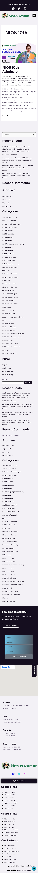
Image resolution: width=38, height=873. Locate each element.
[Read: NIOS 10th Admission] (19, 53)
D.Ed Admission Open (10, 277)
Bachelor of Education (10, 267)
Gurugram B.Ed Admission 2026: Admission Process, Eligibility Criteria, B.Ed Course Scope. (17, 168)
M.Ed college (7, 307)
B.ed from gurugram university (13, 244)
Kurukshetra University (10, 297)
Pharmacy (5, 350)
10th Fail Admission (24, 76)
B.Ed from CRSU (8, 237)
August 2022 (6, 199)
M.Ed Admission (8, 300)
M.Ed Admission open (10, 304)
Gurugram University (9, 290)
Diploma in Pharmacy (9, 287)
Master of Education (9, 327)
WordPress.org (7, 374)
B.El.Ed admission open (10, 264)
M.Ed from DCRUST (9, 313)
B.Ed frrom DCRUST (9, 257)
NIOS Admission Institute (11, 347)
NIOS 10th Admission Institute (19, 81)
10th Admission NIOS (9, 76)
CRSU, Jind (6, 270)
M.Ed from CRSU (8, 310)
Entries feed (6, 368)
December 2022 (8, 196)
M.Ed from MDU (8, 323)
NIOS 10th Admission (11, 70)
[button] (34, 15)
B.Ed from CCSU (8, 234)
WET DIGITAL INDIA (23, 870)
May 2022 (5, 203)
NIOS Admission (7, 340)
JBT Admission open (9, 294)
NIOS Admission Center (18, 83)
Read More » (6, 115)
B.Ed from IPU (7, 247)
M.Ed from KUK (8, 320)
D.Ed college (6, 280)
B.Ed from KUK (7, 250)
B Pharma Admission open (11, 224)
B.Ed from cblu (7, 231)
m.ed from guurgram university (13, 317)
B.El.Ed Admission (8, 260)
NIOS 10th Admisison (9, 78)
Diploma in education (10, 284)
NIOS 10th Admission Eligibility (13, 333)
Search (4, 379)
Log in (4, 365)
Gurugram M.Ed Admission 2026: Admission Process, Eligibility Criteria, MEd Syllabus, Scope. (17, 160)
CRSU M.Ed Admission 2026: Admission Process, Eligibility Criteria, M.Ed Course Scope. (16, 176)
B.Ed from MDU (8, 254)
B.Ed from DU (7, 240)
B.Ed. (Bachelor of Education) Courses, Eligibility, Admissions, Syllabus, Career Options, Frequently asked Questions (16, 149)
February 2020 (7, 206)
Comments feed (8, 371)
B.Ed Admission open (9, 227)
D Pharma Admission (9, 274)
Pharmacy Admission (9, 353)
